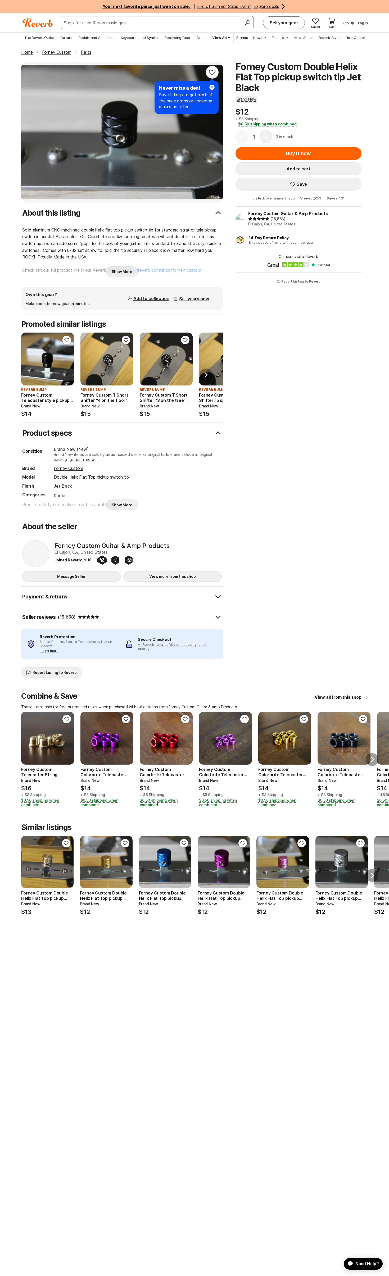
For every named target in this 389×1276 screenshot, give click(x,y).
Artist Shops (304, 37)
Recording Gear (178, 37)
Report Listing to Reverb (300, 281)
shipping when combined (267, 124)
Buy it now (298, 153)
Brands (242, 37)
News (257, 37)
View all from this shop (338, 697)
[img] (258, 219)
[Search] (247, 22)
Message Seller (71, 576)
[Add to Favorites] (212, 72)
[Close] (212, 87)
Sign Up (348, 23)
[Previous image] (88, 359)
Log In (363, 23)
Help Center (355, 37)
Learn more (84, 459)
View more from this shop (172, 576)
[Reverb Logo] (37, 22)
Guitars (66, 37)
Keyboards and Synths (139, 37)
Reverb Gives (329, 37)
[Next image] (126, 359)
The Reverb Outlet (39, 37)
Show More (122, 271)
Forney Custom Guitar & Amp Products (288, 213)
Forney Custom (68, 468)
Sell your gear (284, 22)
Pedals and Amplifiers (97, 37)
